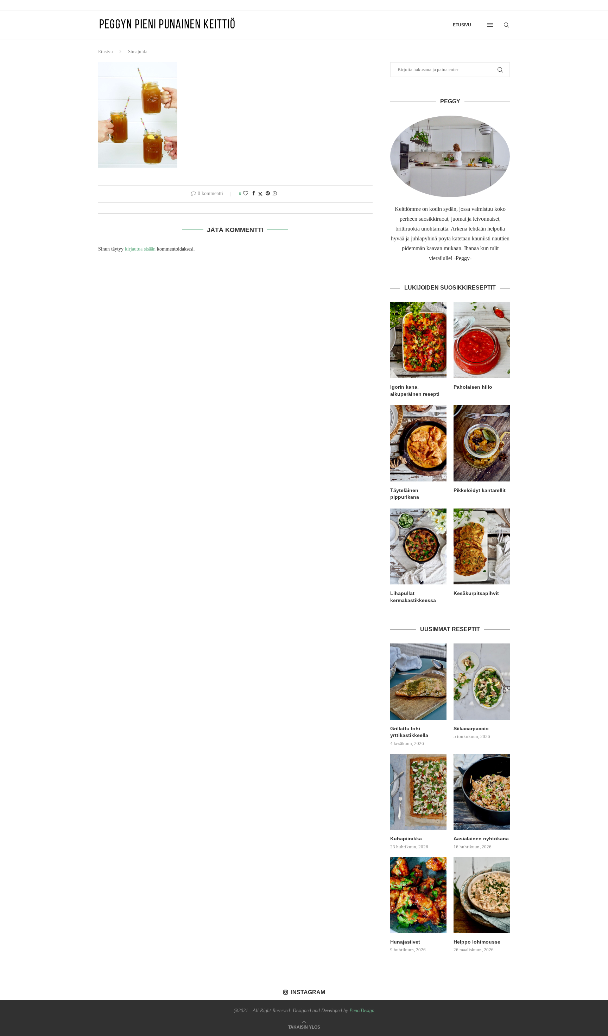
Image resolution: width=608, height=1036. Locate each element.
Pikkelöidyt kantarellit (480, 490)
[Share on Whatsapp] (275, 193)
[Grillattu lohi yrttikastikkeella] (418, 681)
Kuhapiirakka (406, 838)
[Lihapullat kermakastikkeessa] (418, 546)
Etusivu (462, 24)
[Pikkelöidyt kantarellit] (482, 443)
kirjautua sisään (140, 249)
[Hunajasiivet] (418, 895)
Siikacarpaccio (471, 728)
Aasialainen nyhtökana (481, 838)
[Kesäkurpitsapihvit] (482, 546)
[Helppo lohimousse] (482, 895)
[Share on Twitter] (260, 194)
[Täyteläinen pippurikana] (418, 443)
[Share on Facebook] (253, 193)
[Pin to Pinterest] (268, 193)
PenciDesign (361, 1010)
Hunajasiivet (405, 942)
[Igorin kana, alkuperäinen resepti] (418, 340)
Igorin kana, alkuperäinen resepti (414, 390)
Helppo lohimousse (477, 942)
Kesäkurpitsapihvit (476, 593)
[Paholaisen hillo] (482, 340)
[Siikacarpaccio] (482, 681)
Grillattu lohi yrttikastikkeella (409, 732)
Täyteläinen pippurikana (404, 493)
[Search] (506, 25)
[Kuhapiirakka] (418, 792)
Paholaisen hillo (473, 387)
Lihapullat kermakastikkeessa (413, 596)
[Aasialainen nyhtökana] (482, 792)
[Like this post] (245, 193)
